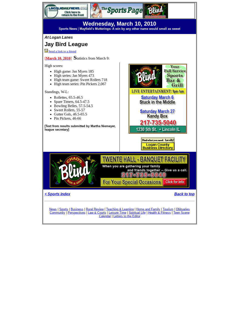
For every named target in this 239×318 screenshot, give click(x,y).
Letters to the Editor (126, 216)
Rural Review (95, 209)
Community (57, 212)
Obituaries (183, 209)
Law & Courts (97, 212)
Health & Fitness (159, 212)
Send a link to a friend (62, 51)
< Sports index (57, 194)
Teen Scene (181, 212)
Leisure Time (117, 212)
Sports (63, 209)
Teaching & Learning (120, 209)
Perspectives (76, 212)
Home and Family (148, 209)
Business (77, 209)
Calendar (105, 216)
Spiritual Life (137, 212)
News (53, 209)
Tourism (168, 209)
